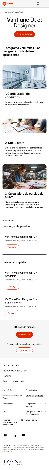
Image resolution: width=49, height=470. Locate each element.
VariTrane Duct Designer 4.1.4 (21, 236)
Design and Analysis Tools (14, 12)
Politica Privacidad (9, 445)
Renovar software (24, 34)
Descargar (12, 247)
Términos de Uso (23, 445)
